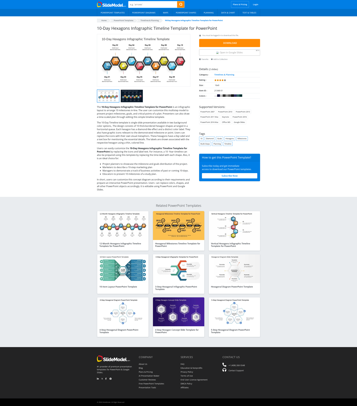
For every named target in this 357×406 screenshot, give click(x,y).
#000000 (232, 95)
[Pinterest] (110, 378)
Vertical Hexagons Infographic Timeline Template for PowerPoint (230, 244)
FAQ (182, 364)
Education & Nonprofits (191, 368)
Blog (141, 368)
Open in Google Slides (239, 51)
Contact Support (236, 370)
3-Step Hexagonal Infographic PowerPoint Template (176, 288)
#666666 (229, 95)
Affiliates (185, 387)
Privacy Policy (187, 372)
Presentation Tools (147, 387)
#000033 (218, 95)
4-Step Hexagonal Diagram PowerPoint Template (118, 331)
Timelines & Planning (150, 20)
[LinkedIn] (98, 378)
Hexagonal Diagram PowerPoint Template (232, 286)
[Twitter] (102, 378)
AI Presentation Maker (149, 375)
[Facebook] (106, 378)
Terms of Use (187, 375)
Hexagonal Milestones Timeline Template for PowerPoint (177, 244)
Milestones (242, 138)
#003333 (240, 95)
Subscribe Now (230, 175)
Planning (217, 144)
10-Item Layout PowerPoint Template (118, 286)
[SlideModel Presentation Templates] (111, 4)
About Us (143, 364)
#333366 (235, 95)
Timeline (227, 144)
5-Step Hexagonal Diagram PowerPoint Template (230, 331)
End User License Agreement (194, 379)
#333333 (224, 95)
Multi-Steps (205, 144)
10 (201, 138)
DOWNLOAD (230, 43)
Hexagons (229, 138)
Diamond (210, 138)
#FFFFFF (215, 95)
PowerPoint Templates (123, 20)
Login (255, 4)
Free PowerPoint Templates (151, 383)
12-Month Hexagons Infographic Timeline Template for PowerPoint (120, 244)
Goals (219, 138)
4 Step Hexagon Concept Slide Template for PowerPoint (177, 331)
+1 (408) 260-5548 (237, 365)
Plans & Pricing (240, 4)
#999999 (226, 95)
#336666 (238, 95)
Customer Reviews (147, 379)
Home (104, 20)
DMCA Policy (186, 383)
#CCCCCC (221, 95)
